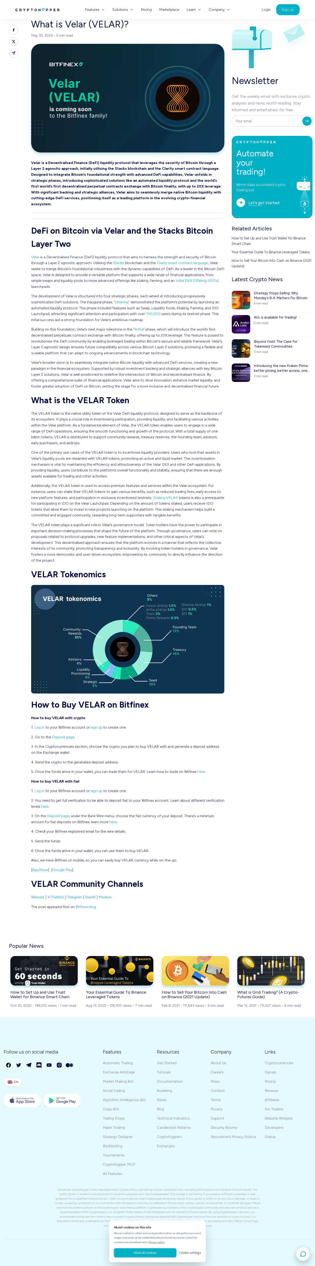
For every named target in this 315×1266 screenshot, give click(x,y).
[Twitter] (19, 1065)
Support (217, 1118)
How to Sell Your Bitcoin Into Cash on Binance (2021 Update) (272, 263)
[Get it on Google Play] (62, 1100)
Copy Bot (111, 1109)
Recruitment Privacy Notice (233, 1137)
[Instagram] (59, 1065)
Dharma (121, 302)
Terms (216, 1100)
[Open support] (303, 1254)
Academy (164, 1090)
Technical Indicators (173, 1118)
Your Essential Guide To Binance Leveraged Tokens (271, 252)
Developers (274, 1127)
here (201, 771)
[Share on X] (13, 41)
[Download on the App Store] (22, 1100)
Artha (138, 329)
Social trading (114, 1090)
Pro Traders (274, 1109)
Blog (160, 1109)
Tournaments (114, 1155)
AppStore (40, 870)
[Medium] (70, 1065)
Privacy (216, 1109)
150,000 (153, 314)
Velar (35, 257)
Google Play (62, 870)
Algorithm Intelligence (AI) (124, 1100)
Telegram (74, 897)
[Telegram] (29, 1065)
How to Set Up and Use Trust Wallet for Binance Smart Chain (269, 241)
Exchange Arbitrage (119, 1072)
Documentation (170, 1081)
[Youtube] (49, 1065)
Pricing (146, 10)
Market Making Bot (118, 1081)
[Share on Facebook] (13, 30)
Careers (217, 1072)
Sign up (288, 9)
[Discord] (39, 1065)
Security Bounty (224, 1127)
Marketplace (169, 10)
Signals (270, 1072)
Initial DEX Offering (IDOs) (197, 280)
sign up (96, 727)
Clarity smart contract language (182, 263)
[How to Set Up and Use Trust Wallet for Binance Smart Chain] (44, 971)
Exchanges (166, 1146)
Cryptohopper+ (169, 1137)
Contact (218, 1090)
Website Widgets (279, 1118)
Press (215, 1081)
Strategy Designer (118, 1137)
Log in (39, 727)
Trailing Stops (114, 1118)
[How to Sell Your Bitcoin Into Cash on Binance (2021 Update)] (195, 971)
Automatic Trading (118, 1063)
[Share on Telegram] (13, 53)
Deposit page (63, 737)
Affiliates (272, 1100)
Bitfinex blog (86, 907)
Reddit (90, 897)
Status (270, 1137)
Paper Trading (114, 1127)
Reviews (271, 1090)
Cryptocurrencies (279, 1063)
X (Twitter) (56, 897)
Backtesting (112, 1146)
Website (38, 897)
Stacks (118, 263)
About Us (218, 1063)
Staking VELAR (165, 497)
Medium (105, 897)
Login (266, 10)
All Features (112, 1173)
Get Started (166, 1063)
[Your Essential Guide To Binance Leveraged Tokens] (119, 971)
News (161, 1100)
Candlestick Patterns (174, 1127)
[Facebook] (9, 1065)
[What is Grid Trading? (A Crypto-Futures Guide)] (271, 971)
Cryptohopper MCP (119, 1164)
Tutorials (164, 1072)
